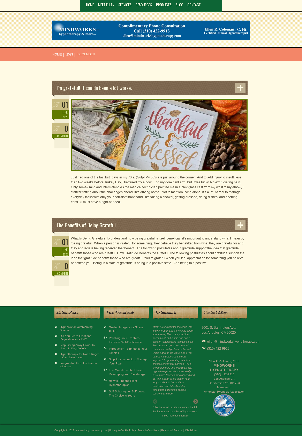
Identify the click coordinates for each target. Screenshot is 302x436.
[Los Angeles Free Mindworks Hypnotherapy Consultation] (151, 39)
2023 (69, 54)
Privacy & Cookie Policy (122, 430)
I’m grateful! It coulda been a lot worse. (94, 87)
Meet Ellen (106, 4)
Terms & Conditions (148, 430)
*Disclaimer (190, 430)
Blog (179, 4)
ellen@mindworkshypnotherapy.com (233, 341)
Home (90, 4)
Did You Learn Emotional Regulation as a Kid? (76, 337)
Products (164, 4)
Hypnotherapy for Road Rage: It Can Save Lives (79, 355)
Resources (144, 4)
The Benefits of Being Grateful (86, 225)
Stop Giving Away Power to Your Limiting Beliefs (77, 346)
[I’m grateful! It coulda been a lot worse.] (159, 172)
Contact (194, 4)
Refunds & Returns (171, 430)
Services (124, 4)
